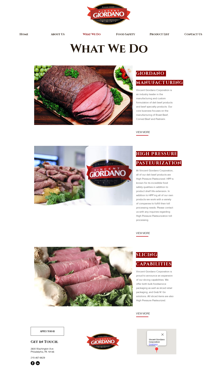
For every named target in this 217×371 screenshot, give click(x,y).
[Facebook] (33, 363)
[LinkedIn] (38, 363)
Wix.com (77, 366)
